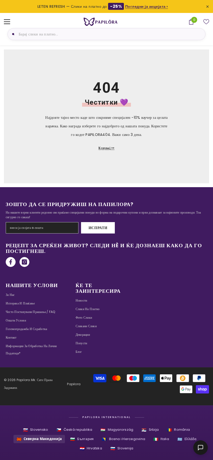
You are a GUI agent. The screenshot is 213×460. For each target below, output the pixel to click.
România (178, 430)
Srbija (150, 430)
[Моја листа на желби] (206, 22)
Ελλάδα (187, 439)
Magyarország (117, 430)
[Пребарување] (12, 34)
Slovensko (35, 430)
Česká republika (74, 430)
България (82, 439)
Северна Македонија (39, 439)
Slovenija (121, 448)
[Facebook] (11, 262)
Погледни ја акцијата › (146, 6)
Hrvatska (91, 448)
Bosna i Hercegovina (123, 439)
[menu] (7, 22)
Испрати (98, 227)
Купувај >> (106, 148)
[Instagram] (24, 262)
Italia (161, 439)
